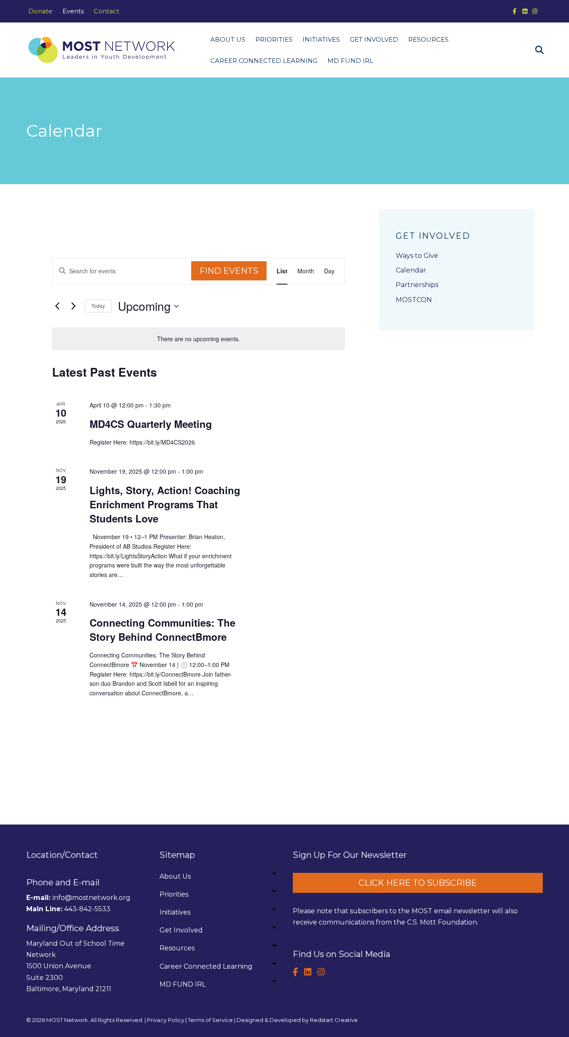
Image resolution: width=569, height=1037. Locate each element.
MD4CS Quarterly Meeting (151, 424)
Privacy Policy (165, 1020)
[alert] (198, 338)
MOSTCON (414, 300)
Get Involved (374, 39)
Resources (428, 39)
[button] (274, 873)
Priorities (273, 39)
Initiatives (321, 39)
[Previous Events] (57, 306)
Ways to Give (417, 256)
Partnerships (417, 285)
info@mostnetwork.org (91, 898)
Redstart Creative (334, 1020)
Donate (40, 11)
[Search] (535, 50)
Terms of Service (210, 1020)
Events (73, 11)
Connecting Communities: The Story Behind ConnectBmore (162, 629)
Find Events (229, 271)
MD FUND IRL (350, 61)
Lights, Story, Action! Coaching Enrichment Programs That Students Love (165, 504)
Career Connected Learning (263, 61)
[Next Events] (73, 306)
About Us (227, 39)
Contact (106, 11)
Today (98, 305)
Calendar (411, 270)
